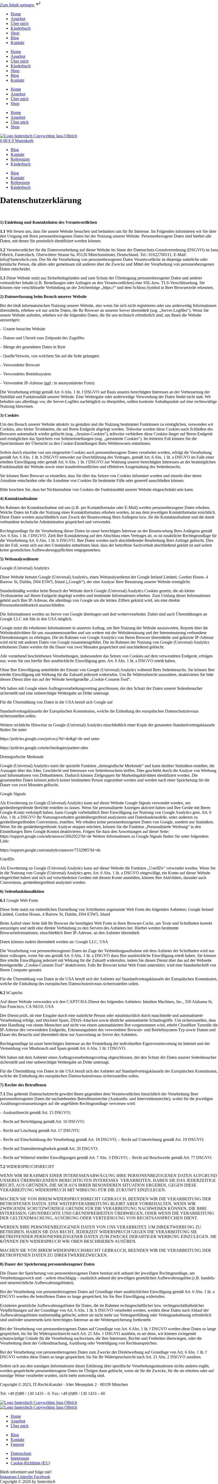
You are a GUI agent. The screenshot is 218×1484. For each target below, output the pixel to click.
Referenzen (20, 159)
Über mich (19, 23)
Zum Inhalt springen (17, 5)
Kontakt (17, 42)
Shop (15, 33)
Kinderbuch (21, 28)
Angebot (18, 18)
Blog (15, 38)
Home (16, 14)
